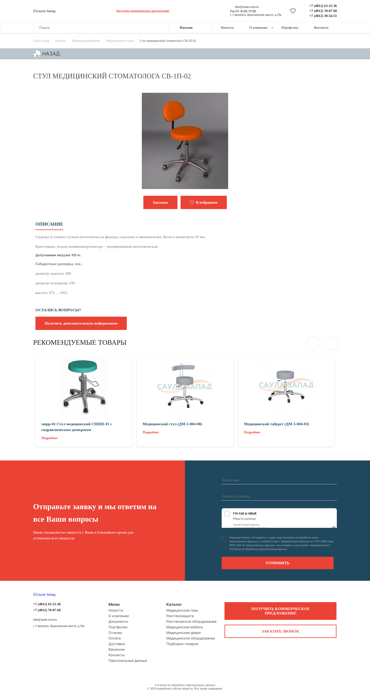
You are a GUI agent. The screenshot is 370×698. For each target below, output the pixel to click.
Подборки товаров (182, 644)
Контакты (116, 655)
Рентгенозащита (180, 616)
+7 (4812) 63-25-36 (323, 6)
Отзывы (115, 633)
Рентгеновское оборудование (191, 621)
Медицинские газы (182, 610)
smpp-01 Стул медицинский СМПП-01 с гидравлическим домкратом (76, 427)
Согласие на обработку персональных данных (185, 685)
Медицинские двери (183, 633)
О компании (118, 616)
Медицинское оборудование (190, 638)
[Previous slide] (314, 343)
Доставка (116, 644)
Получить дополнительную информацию (81, 323)
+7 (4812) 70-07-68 (323, 11)
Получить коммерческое (280, 611)
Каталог (174, 604)
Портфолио (118, 627)
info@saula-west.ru (247, 6)
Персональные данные (127, 661)
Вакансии (116, 649)
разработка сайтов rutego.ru (175, 688)
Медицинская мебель (184, 627)
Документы (118, 621)
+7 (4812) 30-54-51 (323, 16)
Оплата (114, 638)
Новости (115, 610)
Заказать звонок (280, 631)
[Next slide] (331, 343)
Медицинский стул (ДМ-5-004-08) (172, 424)
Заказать (160, 202)
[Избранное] (293, 11)
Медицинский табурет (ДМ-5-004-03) (276, 424)
